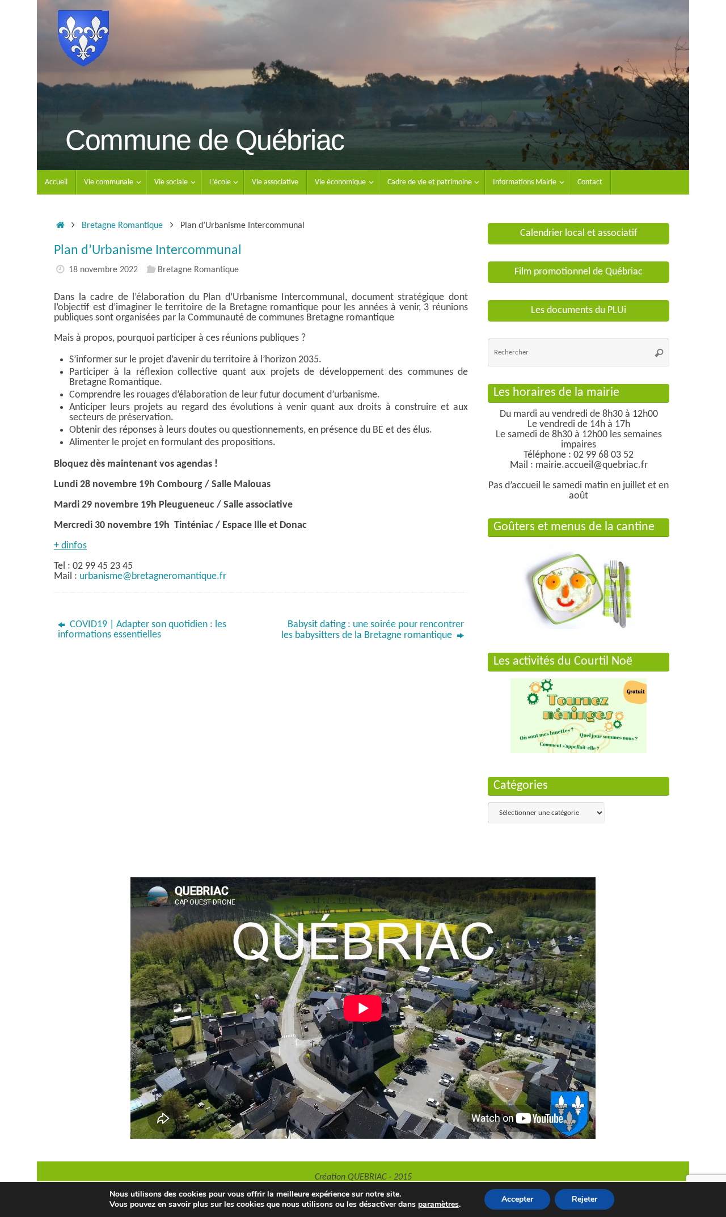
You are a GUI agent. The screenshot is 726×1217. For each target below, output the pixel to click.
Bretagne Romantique (122, 225)
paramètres (438, 1204)
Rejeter (584, 1199)
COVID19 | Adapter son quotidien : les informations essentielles (142, 629)
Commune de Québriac (204, 140)
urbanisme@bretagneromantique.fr (152, 576)
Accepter (517, 1199)
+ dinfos (70, 545)
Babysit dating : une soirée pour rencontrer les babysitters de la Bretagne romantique (372, 630)
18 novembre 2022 (103, 269)
